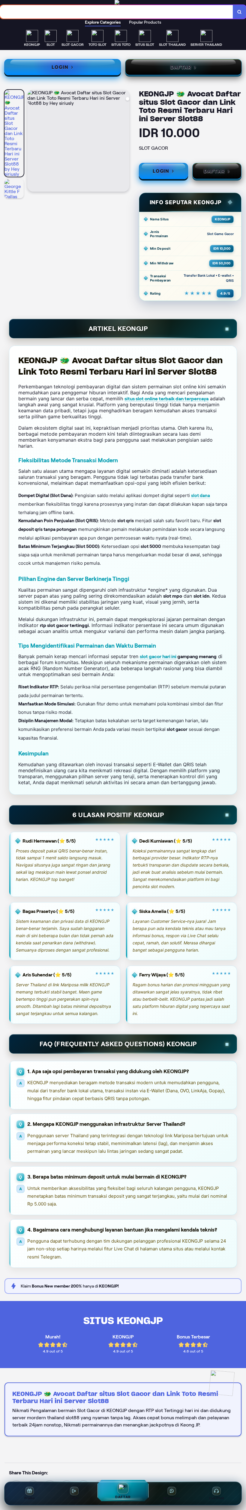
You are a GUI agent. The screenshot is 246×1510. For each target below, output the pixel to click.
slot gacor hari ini (158, 656)
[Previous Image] (32, 141)
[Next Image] (124, 141)
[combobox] (116, 12)
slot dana (200, 495)
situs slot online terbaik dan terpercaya (166, 398)
